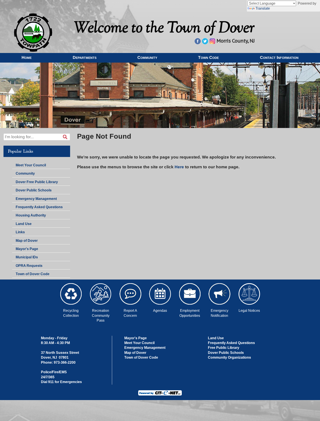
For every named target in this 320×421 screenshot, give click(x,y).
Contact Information (279, 57)
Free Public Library (223, 347)
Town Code (208, 57)
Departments (84, 57)
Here (179, 167)
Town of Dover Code (32, 274)
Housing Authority (31, 215)
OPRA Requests (29, 266)
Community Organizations (229, 357)
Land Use (24, 224)
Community (147, 57)
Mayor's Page (27, 249)
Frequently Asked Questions (39, 207)
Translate (263, 8)
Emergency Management (36, 199)
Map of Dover (27, 240)
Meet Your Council (31, 165)
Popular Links (20, 151)
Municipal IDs (27, 257)
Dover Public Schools (34, 190)
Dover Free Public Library (37, 182)
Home (27, 57)
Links (20, 232)
